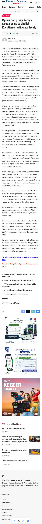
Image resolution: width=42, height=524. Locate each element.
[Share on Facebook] (7, 33)
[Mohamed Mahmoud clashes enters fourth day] (34, 452)
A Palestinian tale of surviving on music (18, 290)
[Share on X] (10, 33)
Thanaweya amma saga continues (16, 294)
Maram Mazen (11, 38)
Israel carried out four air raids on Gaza (18, 280)
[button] (4, 2)
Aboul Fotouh (15, 303)
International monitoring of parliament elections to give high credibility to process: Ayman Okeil (14, 439)
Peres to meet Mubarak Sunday (13, 428)
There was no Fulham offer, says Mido (15, 461)
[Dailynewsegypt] (16, 2)
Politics (6, 15)
